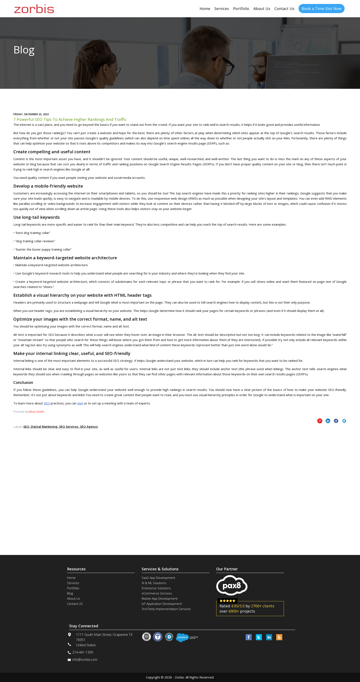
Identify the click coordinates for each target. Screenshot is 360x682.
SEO (47, 403)
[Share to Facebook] (336, 420)
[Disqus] (180, 482)
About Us (261, 8)
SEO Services (68, 426)
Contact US (75, 604)
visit (80, 403)
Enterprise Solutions (156, 588)
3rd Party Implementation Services (166, 609)
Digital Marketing (44, 426)
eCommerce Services (157, 593)
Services (221, 8)
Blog (70, 593)
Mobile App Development (160, 598)
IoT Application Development (162, 604)
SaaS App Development (158, 578)
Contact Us (284, 8)
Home (205, 8)
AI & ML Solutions (154, 583)
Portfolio (241, 8)
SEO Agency (88, 426)
